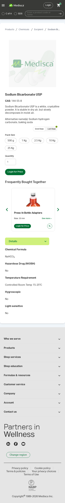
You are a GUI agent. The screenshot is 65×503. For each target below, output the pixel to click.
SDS (20, 14)
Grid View (39, 129)
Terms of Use (31, 474)
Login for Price (15, 172)
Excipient (38, 29)
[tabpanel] (32, 282)
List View (52, 129)
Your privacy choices (44, 471)
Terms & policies (15, 471)
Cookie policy (42, 468)
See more (47, 218)
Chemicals (24, 29)
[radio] (3, 13)
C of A (9, 14)
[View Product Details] (49, 226)
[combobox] (41, 14)
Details (13, 241)
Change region (18, 455)
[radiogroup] (12, 13)
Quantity (9, 156)
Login (48, 5)
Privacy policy (20, 468)
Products (9, 29)
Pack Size (10, 135)
